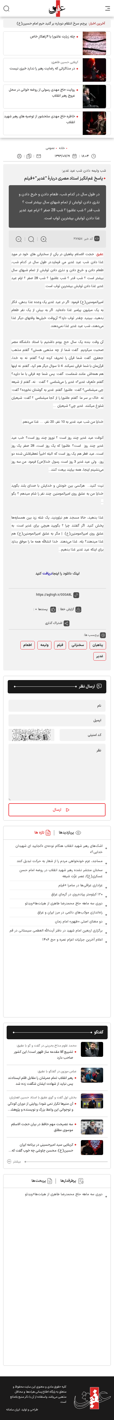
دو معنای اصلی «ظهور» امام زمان (79, 921)
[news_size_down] (18, 239)
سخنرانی (78, 645)
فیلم (60, 645)
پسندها (42, 609)
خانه (62, 148)
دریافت (47, 573)
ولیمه (44, 645)
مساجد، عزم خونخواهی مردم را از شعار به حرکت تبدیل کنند (60, 861)
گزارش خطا (67, 609)
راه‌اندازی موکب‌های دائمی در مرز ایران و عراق (70, 912)
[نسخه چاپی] (19, 156)
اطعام (27, 645)
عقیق (99, 254)
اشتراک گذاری (53, 623)
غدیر (99, 656)
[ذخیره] (29, 156)
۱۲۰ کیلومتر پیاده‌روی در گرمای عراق (77, 894)
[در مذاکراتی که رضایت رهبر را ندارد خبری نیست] (94, 70)
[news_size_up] (43, 239)
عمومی (50, 148)
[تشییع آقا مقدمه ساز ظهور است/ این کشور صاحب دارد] (92, 1052)
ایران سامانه (13, 1409)
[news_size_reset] (31, 239)
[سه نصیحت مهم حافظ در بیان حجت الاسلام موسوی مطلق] (92, 1127)
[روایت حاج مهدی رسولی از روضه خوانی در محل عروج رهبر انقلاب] (94, 96)
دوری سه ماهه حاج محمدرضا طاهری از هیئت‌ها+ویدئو (64, 903)
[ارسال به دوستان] (38, 156)
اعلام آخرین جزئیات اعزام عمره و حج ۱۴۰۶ (72, 939)
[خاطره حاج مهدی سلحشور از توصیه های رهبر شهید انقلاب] (94, 123)
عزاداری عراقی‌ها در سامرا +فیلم (80, 885)
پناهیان (98, 645)
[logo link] (57, 8)
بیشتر (17, 1161)
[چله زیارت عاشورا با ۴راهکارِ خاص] (94, 43)
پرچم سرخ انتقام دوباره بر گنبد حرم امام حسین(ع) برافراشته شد (52, 24)
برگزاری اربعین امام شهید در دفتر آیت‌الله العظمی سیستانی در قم (56, 930)
